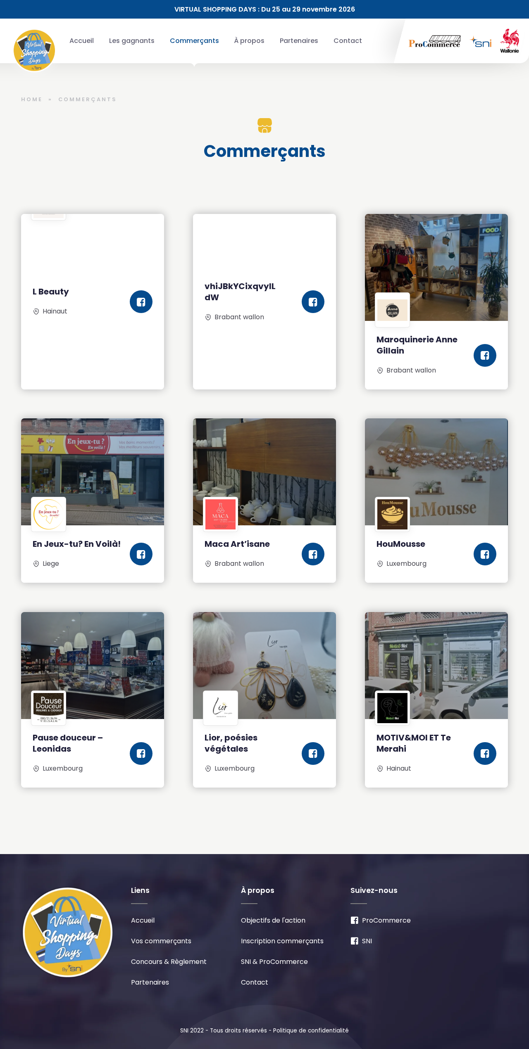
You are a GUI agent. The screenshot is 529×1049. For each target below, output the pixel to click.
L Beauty (51, 291)
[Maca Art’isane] (264, 471)
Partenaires (299, 40)
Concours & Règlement (169, 962)
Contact (348, 40)
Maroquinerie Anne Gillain (417, 345)
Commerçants (194, 40)
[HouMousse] (436, 471)
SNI (367, 941)
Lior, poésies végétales (231, 743)
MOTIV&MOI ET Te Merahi (413, 743)
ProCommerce (386, 921)
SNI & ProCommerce (274, 962)
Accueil (81, 40)
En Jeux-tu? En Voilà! (77, 544)
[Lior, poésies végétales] (264, 665)
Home (32, 99)
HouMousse (400, 544)
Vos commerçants (161, 941)
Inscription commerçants (282, 941)
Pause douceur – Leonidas (68, 743)
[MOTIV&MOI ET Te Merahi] (436, 665)
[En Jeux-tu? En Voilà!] (92, 471)
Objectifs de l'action (273, 921)
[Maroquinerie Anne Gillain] (436, 267)
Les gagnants (132, 40)
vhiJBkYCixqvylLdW (240, 291)
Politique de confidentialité (311, 1031)
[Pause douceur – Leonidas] (92, 665)
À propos (249, 40)
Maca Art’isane (237, 544)
